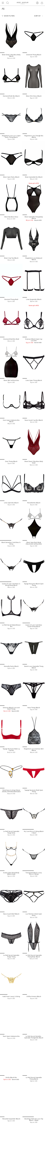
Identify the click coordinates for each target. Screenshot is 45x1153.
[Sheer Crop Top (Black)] (11, 239)
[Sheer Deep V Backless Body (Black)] (11, 36)
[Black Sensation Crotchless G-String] (11, 524)
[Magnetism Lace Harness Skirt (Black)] (33, 730)
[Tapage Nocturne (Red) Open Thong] (33, 771)
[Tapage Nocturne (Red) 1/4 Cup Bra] (11, 730)
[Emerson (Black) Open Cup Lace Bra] (33, 320)
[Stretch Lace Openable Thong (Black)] (33, 647)
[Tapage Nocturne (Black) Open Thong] (33, 565)
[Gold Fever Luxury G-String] (11, 978)
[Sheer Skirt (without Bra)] (11, 361)
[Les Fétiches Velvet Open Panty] (33, 895)
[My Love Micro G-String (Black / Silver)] (33, 812)
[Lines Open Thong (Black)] (33, 361)
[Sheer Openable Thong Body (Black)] (33, 198)
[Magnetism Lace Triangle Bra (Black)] (33, 117)
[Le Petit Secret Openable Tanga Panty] (11, 812)
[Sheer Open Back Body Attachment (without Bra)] (33, 524)
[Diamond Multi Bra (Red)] (11, 320)
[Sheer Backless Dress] (11, 198)
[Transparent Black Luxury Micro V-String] (33, 854)
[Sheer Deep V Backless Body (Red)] (33, 442)
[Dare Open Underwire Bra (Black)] (11, 401)
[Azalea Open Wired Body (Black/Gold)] (11, 854)
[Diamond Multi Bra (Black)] (11, 77)
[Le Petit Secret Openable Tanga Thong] (11, 936)
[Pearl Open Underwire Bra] (11, 1017)
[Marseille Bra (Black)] (33, 484)
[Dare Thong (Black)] (11, 442)
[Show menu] (3, 2)
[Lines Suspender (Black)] (33, 280)
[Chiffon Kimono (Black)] (33, 978)
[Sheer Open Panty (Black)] (11, 158)
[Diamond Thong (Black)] (33, 36)
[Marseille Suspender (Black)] (11, 1100)
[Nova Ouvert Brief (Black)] (11, 895)
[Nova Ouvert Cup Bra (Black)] (33, 401)
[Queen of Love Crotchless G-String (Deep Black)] (11, 565)
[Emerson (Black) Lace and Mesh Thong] (11, 689)
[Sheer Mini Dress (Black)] (33, 77)
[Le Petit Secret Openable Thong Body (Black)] (33, 936)
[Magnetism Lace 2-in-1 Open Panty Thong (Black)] (11, 117)
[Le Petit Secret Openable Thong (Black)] (33, 1059)
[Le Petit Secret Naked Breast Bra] (11, 606)
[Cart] (42, 2)
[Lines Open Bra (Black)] (11, 484)
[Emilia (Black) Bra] (11, 1059)
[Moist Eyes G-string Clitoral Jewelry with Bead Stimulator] (11, 771)
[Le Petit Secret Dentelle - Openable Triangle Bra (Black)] (33, 1017)
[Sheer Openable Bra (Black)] (33, 158)
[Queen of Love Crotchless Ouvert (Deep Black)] (33, 606)
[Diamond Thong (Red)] (11, 280)
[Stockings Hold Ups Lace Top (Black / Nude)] (33, 1100)
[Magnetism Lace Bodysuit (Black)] (33, 239)
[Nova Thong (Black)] (33, 689)
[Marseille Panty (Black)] (11, 647)
